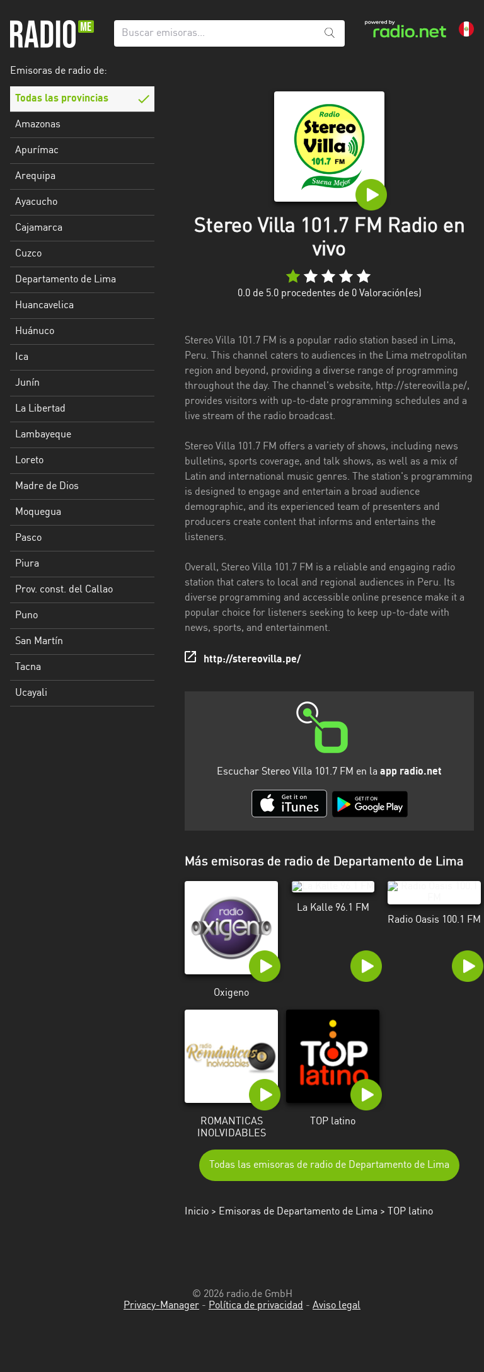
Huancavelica (44, 306)
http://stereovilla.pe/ (252, 660)
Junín (27, 383)
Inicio (197, 1212)
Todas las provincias (61, 99)
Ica (21, 357)
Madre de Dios (47, 486)
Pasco (28, 538)
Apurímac (37, 151)
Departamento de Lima (65, 280)
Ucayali (31, 693)
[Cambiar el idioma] (466, 29)
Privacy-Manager (161, 1306)
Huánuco (34, 331)
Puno (26, 616)
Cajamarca (38, 228)
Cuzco (28, 254)
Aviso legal (336, 1306)
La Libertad (40, 409)
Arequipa (35, 176)
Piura (27, 564)
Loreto (29, 461)
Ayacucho (36, 202)
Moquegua (38, 512)
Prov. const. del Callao (64, 590)
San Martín (39, 642)
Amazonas (37, 125)
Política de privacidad (256, 1306)
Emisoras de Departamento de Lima (298, 1212)
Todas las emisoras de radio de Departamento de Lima (329, 1165)
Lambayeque (43, 435)
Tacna (28, 667)
